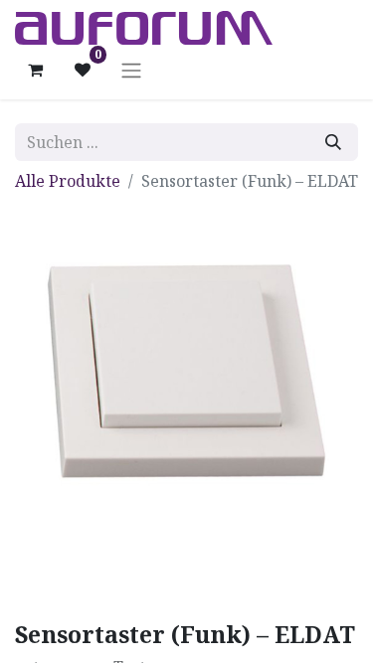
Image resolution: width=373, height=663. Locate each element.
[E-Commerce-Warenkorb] (35, 69)
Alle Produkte (67, 181)
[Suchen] (333, 142)
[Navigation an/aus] (131, 69)
